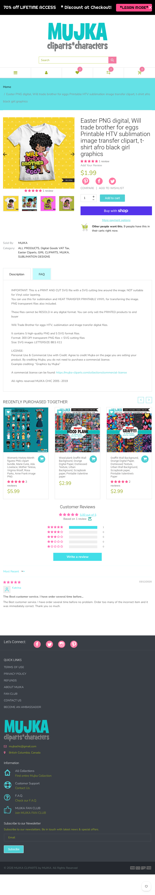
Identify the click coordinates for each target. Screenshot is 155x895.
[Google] (82, 641)
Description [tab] (16, 274)
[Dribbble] (112, 641)
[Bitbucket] (102, 641)
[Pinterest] (74, 643)
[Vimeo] (117, 641)
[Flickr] (97, 641)
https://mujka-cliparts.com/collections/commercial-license (91, 372)
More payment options (116, 220)
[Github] (87, 641)
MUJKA (22, 243)
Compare (87, 188)
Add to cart (112, 198)
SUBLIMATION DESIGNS (34, 257)
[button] (33, 191)
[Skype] (128, 641)
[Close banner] (150, 7)
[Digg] (133, 641)
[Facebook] (99, 181)
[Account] (46, 73)
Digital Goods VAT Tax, (55, 248)
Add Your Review (91, 165)
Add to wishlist (111, 188)
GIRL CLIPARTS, (48, 252)
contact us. (27, 390)
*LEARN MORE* (134, 7)
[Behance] (138, 641)
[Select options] (41, 459)
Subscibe (13, 849)
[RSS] (92, 641)
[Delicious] (123, 641)
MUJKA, (64, 252)
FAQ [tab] (42, 274)
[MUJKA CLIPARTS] (77, 35)
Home (7, 87)
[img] (12, 582)
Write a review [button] (78, 557)
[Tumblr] (107, 641)
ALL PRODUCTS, (29, 248)
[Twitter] (112, 181)
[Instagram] (62, 643)
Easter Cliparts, (27, 252)
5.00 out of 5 (88, 515)
